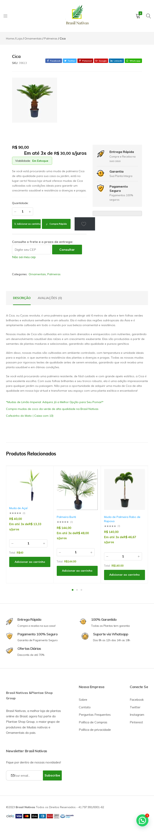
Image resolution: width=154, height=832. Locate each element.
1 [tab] (72, 590)
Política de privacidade (95, 730)
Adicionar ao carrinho (29, 223)
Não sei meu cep (24, 257)
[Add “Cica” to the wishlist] (85, 223)
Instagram (137, 715)
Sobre (83, 700)
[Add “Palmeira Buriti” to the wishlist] (93, 475)
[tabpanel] (30, 524)
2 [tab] (77, 590)
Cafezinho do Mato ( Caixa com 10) (29, 416)
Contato (85, 707)
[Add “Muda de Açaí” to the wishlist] (45, 475)
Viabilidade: (23, 161)
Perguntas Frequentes (95, 715)
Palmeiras (54, 274)
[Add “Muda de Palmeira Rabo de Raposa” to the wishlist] (140, 475)
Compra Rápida (58, 223)
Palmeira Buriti (66, 517)
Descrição (22, 298)
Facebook (137, 700)
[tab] (22, 298)
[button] (45, 485)
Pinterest (136, 722)
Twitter (135, 707)
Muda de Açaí (18, 508)
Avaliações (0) (50, 298)
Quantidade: (20, 203)
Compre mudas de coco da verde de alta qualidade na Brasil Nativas (52, 409)
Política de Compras (93, 722)
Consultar (67, 250)
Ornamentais (37, 274)
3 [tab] (81, 590)
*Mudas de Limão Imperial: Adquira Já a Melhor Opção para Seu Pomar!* (54, 402)
